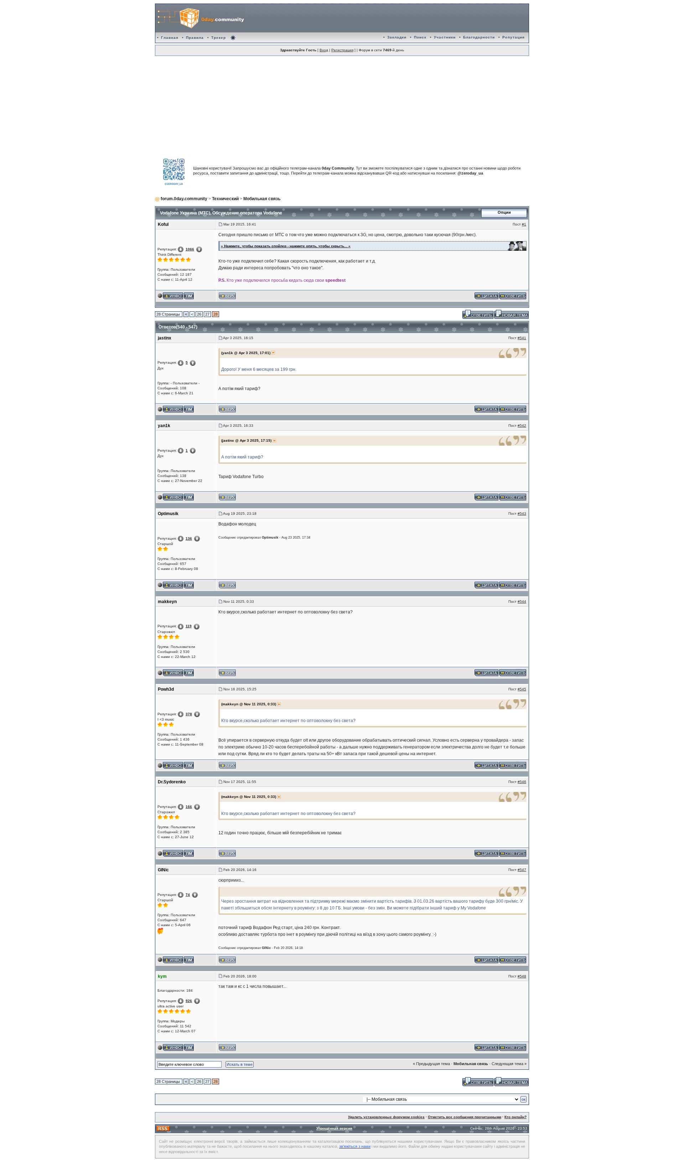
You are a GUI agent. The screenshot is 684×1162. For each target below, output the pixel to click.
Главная (169, 38)
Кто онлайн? (515, 1117)
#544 (522, 601)
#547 (522, 870)
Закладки (396, 37)
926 (189, 1001)
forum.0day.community (184, 198)
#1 (524, 224)
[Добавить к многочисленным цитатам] (486, 295)
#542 (522, 425)
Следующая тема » (509, 1064)
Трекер (218, 38)
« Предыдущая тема (431, 1064)
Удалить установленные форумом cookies (386, 1117)
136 (189, 538)
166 (189, 807)
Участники (445, 37)
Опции (504, 212)
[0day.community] (200, 18)
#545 (522, 689)
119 (189, 626)
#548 (522, 976)
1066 (190, 249)
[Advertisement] (342, 104)
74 (188, 895)
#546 (522, 782)
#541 (522, 338)
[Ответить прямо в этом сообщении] (513, 295)
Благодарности (479, 37)
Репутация (513, 37)
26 (199, 314)
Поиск (420, 37)
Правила (195, 38)
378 (189, 714)
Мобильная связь (261, 198)
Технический (225, 198)
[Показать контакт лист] (172, 295)
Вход (324, 50)
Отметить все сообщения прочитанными (464, 1117)
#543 (522, 513)
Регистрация (342, 50)
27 (207, 314)
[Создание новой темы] (511, 314)
